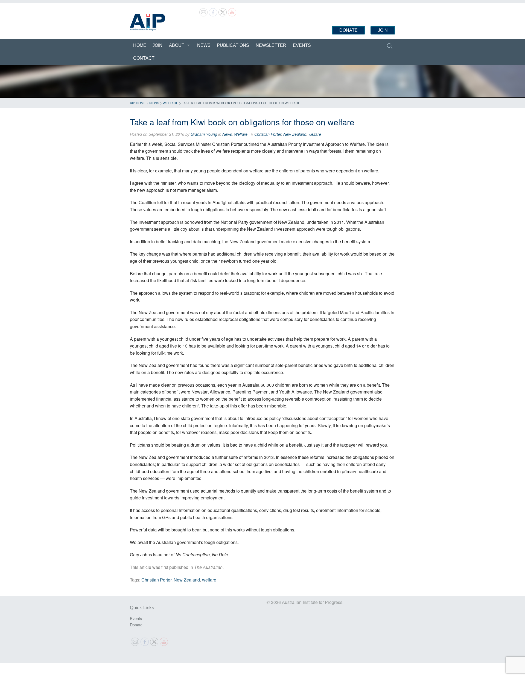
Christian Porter (267, 134)
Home (139, 45)
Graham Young (204, 134)
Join (383, 30)
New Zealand (294, 134)
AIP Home (138, 102)
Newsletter (271, 45)
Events (302, 45)
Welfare (170, 102)
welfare (314, 134)
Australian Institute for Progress (147, 22)
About (176, 45)
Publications (233, 45)
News (204, 45)
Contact (143, 58)
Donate (348, 30)
